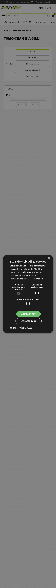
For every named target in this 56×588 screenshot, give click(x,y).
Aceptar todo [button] (28, 314)
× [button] (49, 258)
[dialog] (28, 294)
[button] (21, 328)
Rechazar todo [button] (28, 321)
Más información (35, 278)
